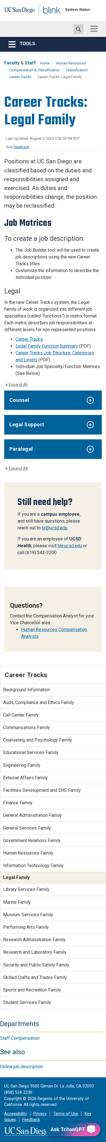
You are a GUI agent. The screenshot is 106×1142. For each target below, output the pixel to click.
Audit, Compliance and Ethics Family (38, 702)
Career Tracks (20, 77)
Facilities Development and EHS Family (42, 790)
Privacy (40, 1113)
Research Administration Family (34, 939)
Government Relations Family (32, 840)
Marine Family (17, 902)
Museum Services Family (28, 914)
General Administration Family (32, 815)
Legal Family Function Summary (47, 346)
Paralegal (21, 449)
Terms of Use (65, 1113)
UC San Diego (16, 12)
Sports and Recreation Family (32, 990)
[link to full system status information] (97, 9)
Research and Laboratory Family (34, 952)
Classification (77, 70)
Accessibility (15, 1113)
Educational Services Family (31, 752)
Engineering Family (21, 765)
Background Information (26, 689)
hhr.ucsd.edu (70, 545)
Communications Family (26, 727)
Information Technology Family (33, 865)
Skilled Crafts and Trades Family (35, 977)
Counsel (19, 400)
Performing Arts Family (26, 927)
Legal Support (26, 424)
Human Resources (71, 63)
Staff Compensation (20, 1038)
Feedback (31, 1119)
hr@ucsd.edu (54, 528)
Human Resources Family (28, 853)
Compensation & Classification (34, 70)
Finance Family (18, 802)
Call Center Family (21, 715)
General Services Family (27, 828)
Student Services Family (27, 1002)
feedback (21, 147)
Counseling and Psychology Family (37, 740)
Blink (45, 18)
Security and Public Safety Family (36, 965)
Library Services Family (26, 889)
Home (45, 63)
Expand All (18, 384)
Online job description (21, 1066)
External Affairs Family (25, 777)
